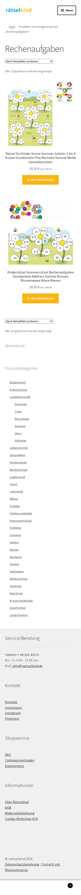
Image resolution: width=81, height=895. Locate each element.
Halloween (17, 571)
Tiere (18, 411)
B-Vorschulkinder (21, 601)
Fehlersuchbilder (21, 513)
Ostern (14, 564)
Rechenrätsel (18, 470)
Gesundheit (17, 455)
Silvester (16, 586)
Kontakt (11, 702)
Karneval (16, 557)
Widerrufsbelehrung (20, 813)
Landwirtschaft (20, 397)
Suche (40, 887)
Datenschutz (14, 766)
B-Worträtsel (18, 390)
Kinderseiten (18, 462)
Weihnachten (18, 579)
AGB (8, 807)
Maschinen (22, 419)
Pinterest (12, 718)
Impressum (13, 707)
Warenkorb (62, 884)
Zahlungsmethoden (19, 760)
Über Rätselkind (17, 802)
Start (12, 27)
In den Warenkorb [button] (40, 179)
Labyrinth (16, 491)
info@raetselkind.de (27, 666)
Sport (13, 484)
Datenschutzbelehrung (22, 864)
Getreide (20, 440)
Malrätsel (16, 593)
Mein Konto (13, 887)
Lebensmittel (19, 448)
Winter (14, 550)
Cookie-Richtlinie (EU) (21, 819)
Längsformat (19, 615)
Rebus (14, 499)
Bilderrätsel (17, 382)
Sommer (15, 535)
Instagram (13, 713)
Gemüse (20, 426)
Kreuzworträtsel (21, 521)
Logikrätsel (17, 477)
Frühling (15, 528)
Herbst (14, 542)
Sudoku (15, 506)
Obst (18, 433)
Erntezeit (21, 404)
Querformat (18, 608)
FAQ (8, 754)
